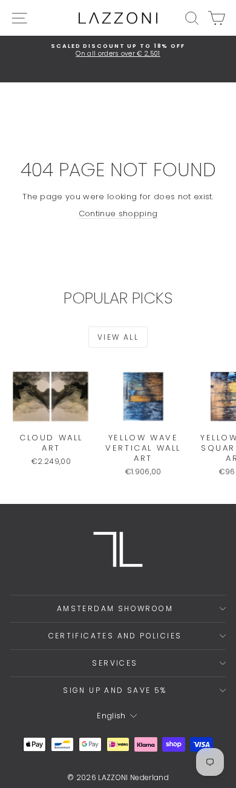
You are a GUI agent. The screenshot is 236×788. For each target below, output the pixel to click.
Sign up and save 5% (115, 690)
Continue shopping (118, 213)
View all (118, 337)
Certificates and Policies (115, 636)
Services (114, 663)
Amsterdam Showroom (115, 608)
